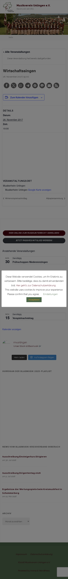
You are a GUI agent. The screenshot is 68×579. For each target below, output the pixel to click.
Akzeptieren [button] (34, 299)
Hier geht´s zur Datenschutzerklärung (36, 285)
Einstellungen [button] (50, 294)
